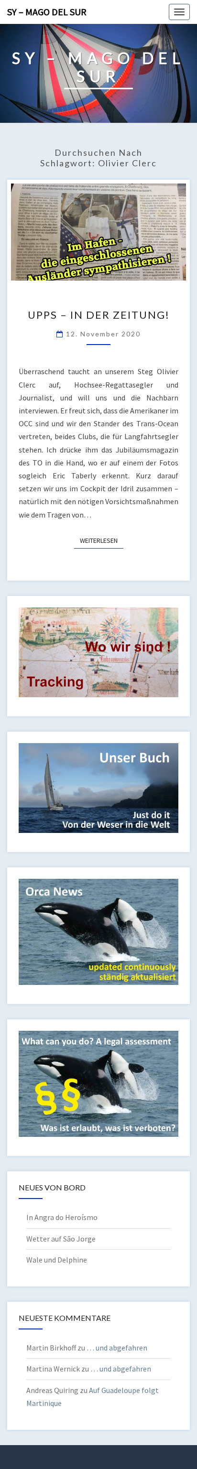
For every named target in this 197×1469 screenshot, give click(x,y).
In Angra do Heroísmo (62, 1217)
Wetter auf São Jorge (61, 1238)
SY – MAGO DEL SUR (47, 12)
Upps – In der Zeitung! (99, 314)
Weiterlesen (101, 540)
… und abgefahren (117, 1347)
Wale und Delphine (56, 1259)
